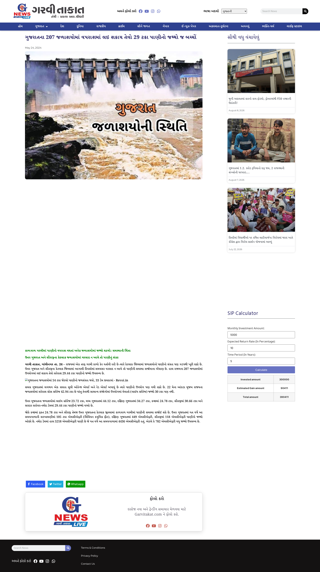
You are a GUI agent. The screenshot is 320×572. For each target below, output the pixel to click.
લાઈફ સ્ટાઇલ (294, 26)
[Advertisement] (113, 206)
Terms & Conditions (93, 547)
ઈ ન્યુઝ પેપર (189, 26)
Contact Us (88, 563)
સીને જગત (143, 26)
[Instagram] (152, 11)
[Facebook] (140, 11)
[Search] (305, 11)
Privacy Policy (89, 555)
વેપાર (166, 26)
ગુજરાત (39, 26)
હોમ (20, 26)
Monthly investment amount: (246, 328)
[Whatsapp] (158, 11)
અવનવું (245, 26)
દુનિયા (80, 26)
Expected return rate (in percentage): (251, 341)
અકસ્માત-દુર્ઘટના (218, 26)
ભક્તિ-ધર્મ (268, 26)
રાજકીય (101, 26)
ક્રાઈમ (121, 26)
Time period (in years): (242, 354)
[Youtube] (146, 11)
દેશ (62, 26)
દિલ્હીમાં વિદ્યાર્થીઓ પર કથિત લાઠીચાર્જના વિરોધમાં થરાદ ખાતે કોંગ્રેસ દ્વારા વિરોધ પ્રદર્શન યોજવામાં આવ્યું (261, 240)
